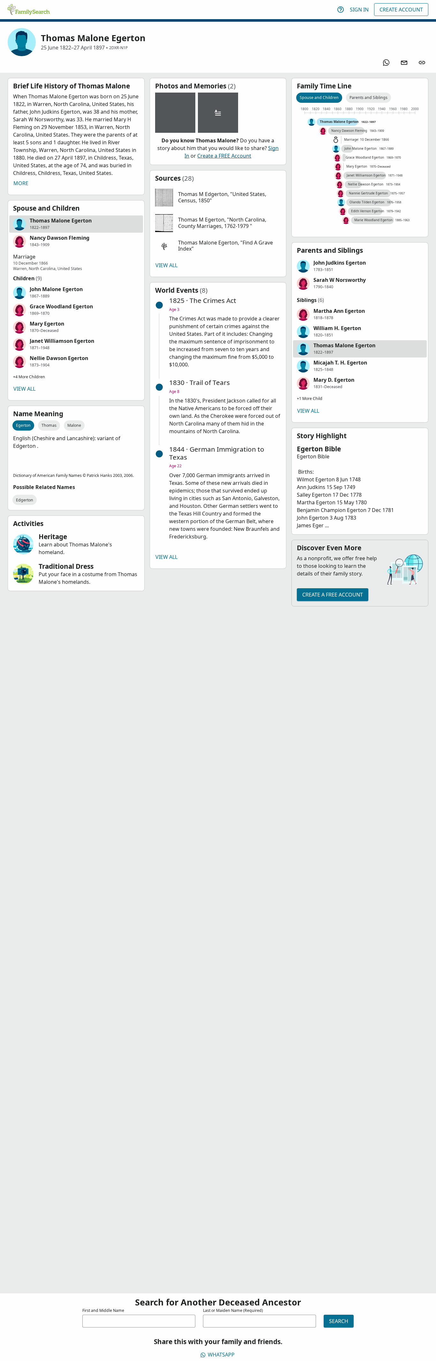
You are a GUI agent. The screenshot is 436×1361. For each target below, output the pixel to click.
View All (24, 388)
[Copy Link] (422, 62)
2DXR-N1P (118, 47)
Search (338, 1321)
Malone (74, 425)
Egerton (23, 425)
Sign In (359, 9)
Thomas (48, 425)
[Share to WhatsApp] (386, 62)
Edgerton (24, 500)
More (20, 183)
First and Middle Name (103, 1310)
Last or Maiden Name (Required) (233, 1310)
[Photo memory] (175, 113)
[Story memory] (218, 113)
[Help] (340, 9)
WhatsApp (221, 1354)
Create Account (401, 9)
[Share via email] (404, 62)
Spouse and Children (319, 97)
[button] (76, 224)
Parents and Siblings (368, 97)
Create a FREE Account (224, 155)
